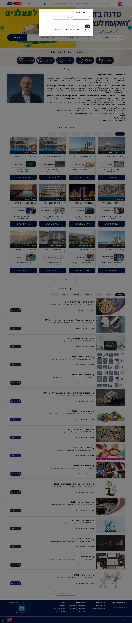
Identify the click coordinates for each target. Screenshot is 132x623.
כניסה (87, 26)
